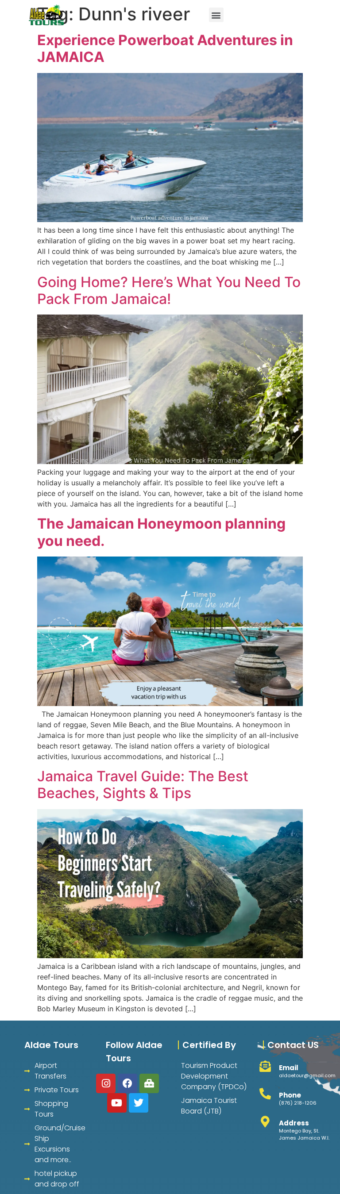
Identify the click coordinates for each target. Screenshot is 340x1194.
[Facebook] (127, 1083)
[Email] (265, 1066)
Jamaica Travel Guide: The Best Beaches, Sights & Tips (142, 785)
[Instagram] (106, 1083)
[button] (216, 15)
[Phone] (265, 1093)
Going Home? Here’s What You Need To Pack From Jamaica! (169, 290)
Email (288, 1067)
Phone (290, 1095)
